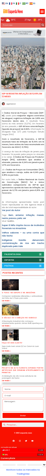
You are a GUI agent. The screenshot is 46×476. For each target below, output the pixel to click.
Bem (11, 215)
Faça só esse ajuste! (12, 343)
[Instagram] (20, 441)
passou (12, 218)
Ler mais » (6, 301)
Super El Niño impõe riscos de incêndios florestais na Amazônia (23, 227)
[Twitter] (26, 441)
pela (19, 218)
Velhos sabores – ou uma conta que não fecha (23, 234)
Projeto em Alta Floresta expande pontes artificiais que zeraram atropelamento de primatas (23, 370)
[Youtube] (32, 441)
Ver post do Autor (11, 210)
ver (24, 218)
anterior (19, 215)
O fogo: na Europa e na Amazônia (18, 293)
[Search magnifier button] (43, 25)
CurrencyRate (8, 458)
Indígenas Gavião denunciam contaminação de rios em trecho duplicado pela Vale (23, 243)
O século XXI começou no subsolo (19, 318)
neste (5, 218)
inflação (30, 215)
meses (40, 215)
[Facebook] (14, 441)
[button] (42, 11)
